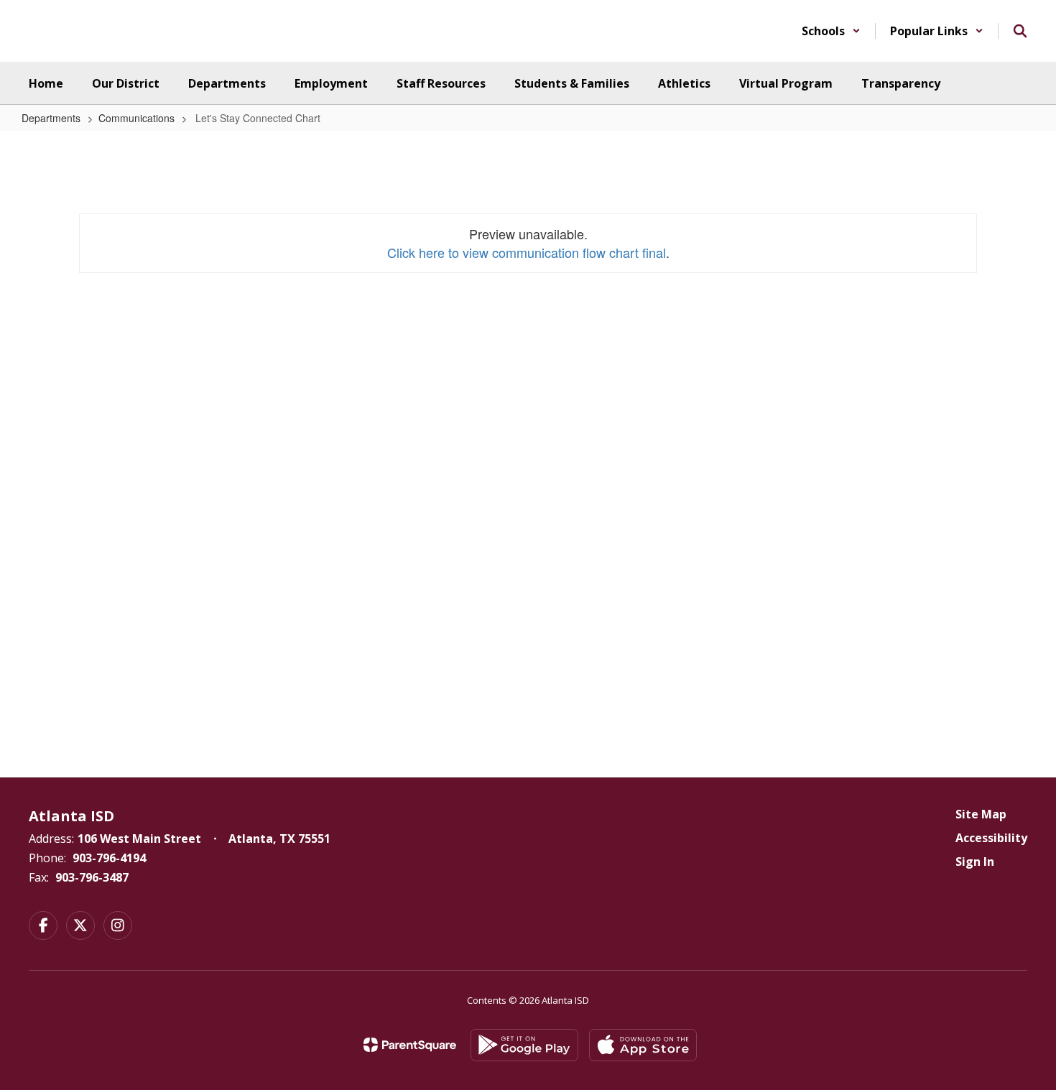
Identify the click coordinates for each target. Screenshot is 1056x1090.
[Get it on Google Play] (524, 1045)
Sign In (974, 861)
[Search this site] (1020, 31)
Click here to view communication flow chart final (526, 252)
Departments (51, 118)
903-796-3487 (92, 877)
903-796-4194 (109, 858)
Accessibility (991, 838)
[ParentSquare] (410, 1045)
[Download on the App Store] (643, 1045)
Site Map (980, 814)
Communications (136, 118)
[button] (831, 31)
